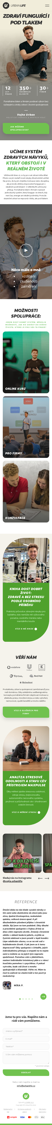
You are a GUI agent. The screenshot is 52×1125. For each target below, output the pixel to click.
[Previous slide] (9, 997)
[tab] (20, 999)
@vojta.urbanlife (12, 881)
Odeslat (26, 1072)
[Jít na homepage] (14, 5)
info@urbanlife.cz (26, 1085)
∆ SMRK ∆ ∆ (29, 1102)
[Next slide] (43, 997)
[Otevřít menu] (47, 5)
